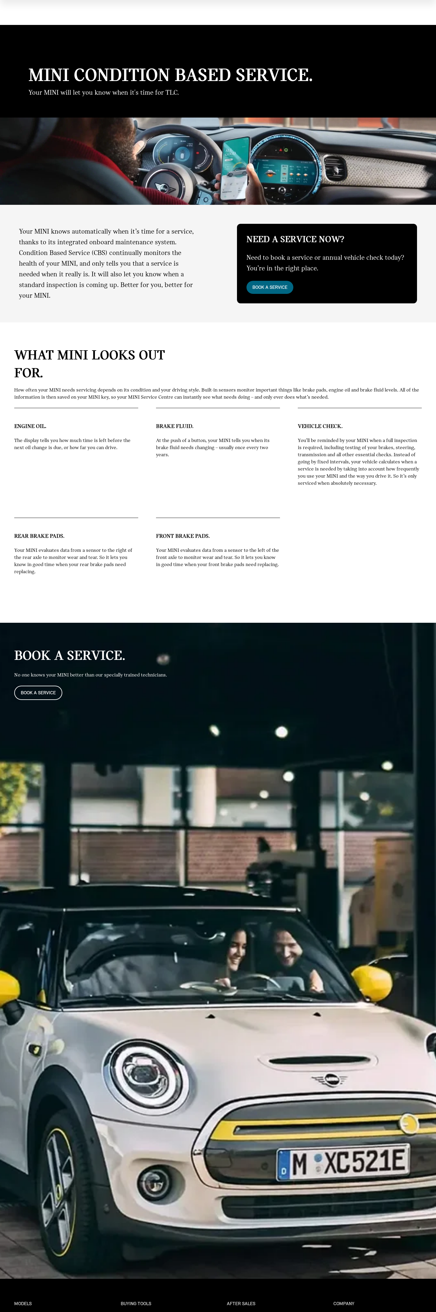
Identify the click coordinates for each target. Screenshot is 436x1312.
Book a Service (38, 692)
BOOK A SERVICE (269, 287)
